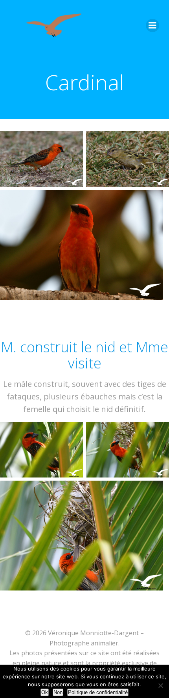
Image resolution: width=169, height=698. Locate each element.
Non (57, 692)
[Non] (160, 684)
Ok (44, 692)
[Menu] (152, 25)
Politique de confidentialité (98, 692)
